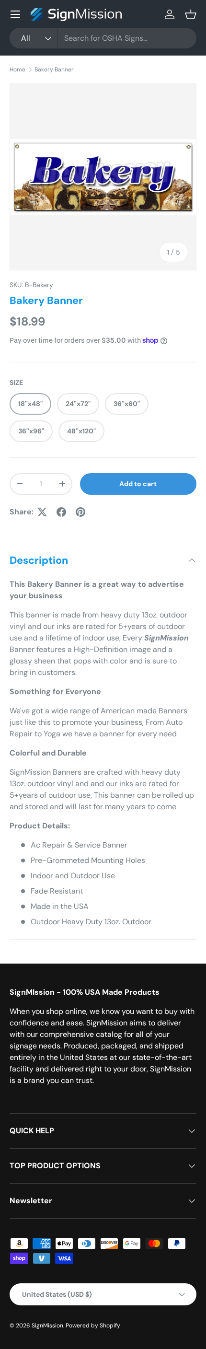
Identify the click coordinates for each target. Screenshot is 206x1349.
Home (17, 69)
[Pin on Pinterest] (80, 512)
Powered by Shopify (93, 1325)
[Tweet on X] (42, 512)
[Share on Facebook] (61, 512)
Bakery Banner (54, 69)
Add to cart (138, 483)
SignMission (47, 1325)
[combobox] (103, 38)
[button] (190, 14)
